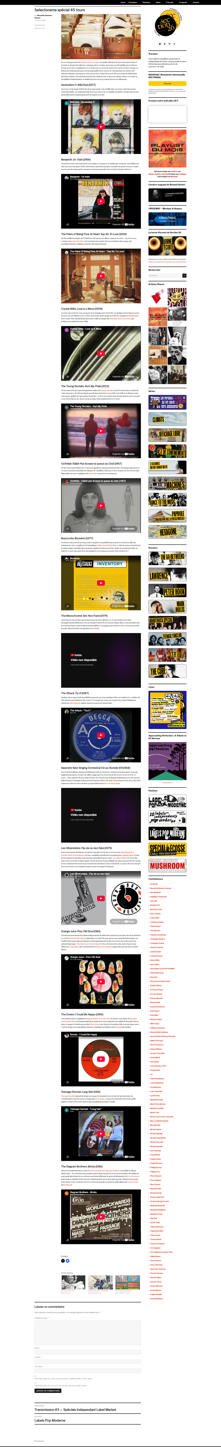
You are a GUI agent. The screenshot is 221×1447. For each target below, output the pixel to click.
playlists (174, 171)
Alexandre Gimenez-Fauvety (43, 16)
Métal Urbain (125, 852)
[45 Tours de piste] (127, 1282)
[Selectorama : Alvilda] (100, 1282)
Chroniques (132, 2)
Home (123, 2)
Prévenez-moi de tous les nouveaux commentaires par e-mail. (64, 1379)
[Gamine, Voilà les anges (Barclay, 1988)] (157, 336)
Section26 (40, 1441)
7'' (44, 28)
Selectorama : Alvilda (98, 1291)
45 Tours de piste (123, 1291)
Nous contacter (176, 91)
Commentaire (42, 1318)
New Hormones (94, 1171)
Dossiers (196, 2)
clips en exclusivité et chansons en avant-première (167, 262)
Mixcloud (174, 177)
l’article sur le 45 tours (90, 62)
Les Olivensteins (119, 858)
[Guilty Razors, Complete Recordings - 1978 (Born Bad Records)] (157, 374)
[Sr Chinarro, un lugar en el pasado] (177, 355)
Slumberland (133, 316)
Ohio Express (75, 703)
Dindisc (97, 628)
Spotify (158, 174)
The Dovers (94, 1024)
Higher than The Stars (76, 241)
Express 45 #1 (67, 1291)
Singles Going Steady (104, 545)
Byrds (117, 1027)
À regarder (183, 2)
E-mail (38, 1357)
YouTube (164, 174)
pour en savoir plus (111, 783)
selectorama (39, 25)
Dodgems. (68, 1185)
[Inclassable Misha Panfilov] (177, 336)
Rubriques (146, 2)
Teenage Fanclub (68, 1096)
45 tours (38, 28)
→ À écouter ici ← (167, 783)
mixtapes (182, 174)
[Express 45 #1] (73, 1282)
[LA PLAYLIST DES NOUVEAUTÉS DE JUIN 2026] (157, 316)
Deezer (151, 174)
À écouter (169, 2)
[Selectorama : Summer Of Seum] (177, 297)
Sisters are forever (124, 319)
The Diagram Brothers (111, 1171)
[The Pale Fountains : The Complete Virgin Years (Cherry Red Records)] (177, 374)
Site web (39, 1366)
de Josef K (89, 944)
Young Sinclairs (107, 390)
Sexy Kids (113, 319)
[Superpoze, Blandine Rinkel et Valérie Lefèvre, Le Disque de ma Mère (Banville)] (157, 355)
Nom (37, 1348)
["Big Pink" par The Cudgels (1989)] (177, 316)
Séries (158, 2)
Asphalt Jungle (128, 855)
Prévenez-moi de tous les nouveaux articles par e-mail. (61, 1386)
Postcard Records (76, 938)
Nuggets (89, 1019)
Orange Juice (73, 947)
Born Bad (92, 474)
